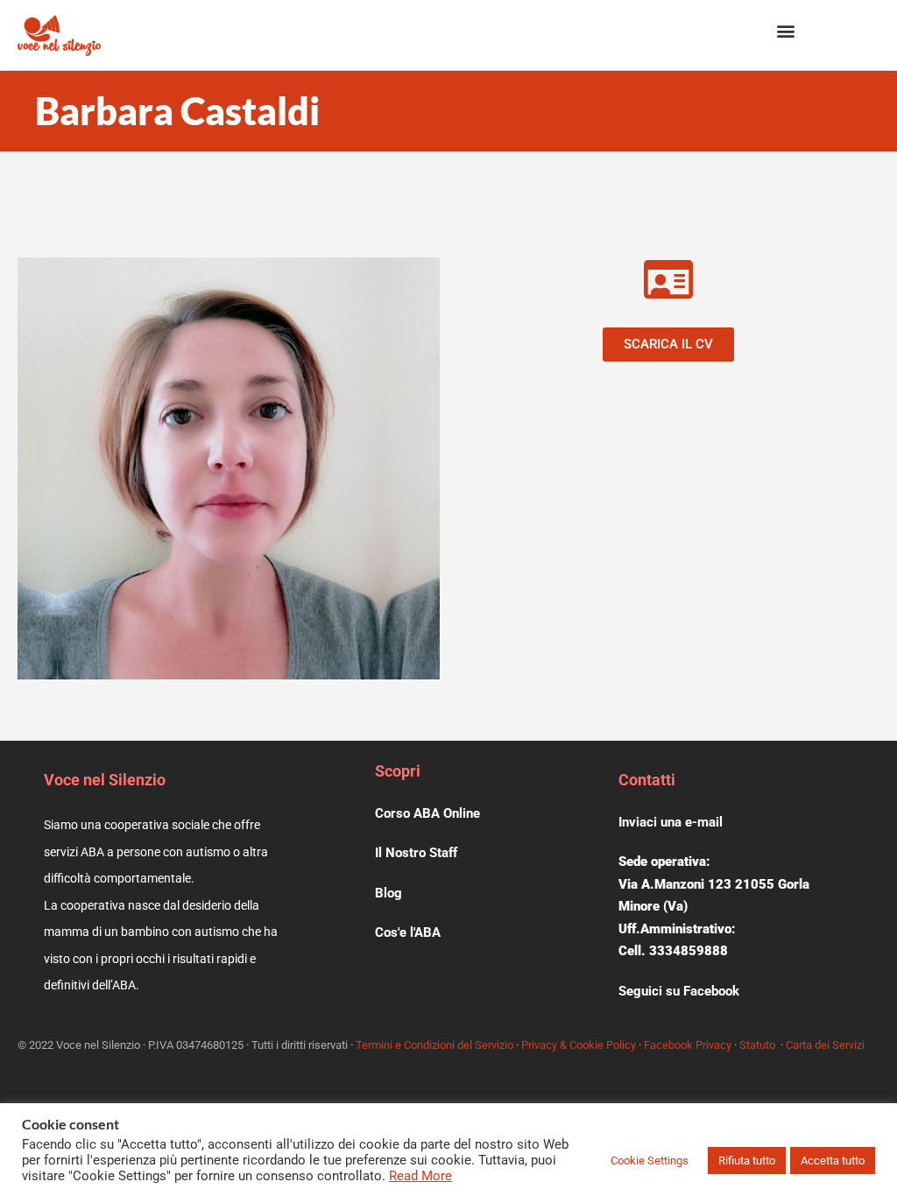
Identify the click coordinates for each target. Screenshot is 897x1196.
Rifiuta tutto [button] (746, 1160)
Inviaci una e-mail (670, 822)
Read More (420, 1176)
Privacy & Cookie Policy (578, 1045)
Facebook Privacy (687, 1045)
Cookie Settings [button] (650, 1160)
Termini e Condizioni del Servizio (434, 1045)
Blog (388, 893)
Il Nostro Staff (416, 853)
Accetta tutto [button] (833, 1160)
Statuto (757, 1045)
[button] (785, 31)
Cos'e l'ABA (408, 932)
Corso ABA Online (427, 813)
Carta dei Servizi (825, 1045)
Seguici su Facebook (678, 991)
